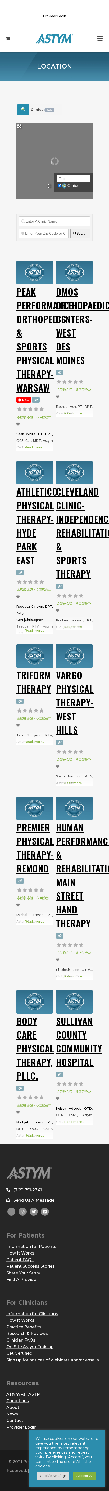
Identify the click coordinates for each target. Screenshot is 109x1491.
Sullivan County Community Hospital (79, 1041)
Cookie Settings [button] (53, 1475)
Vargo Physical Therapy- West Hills (75, 702)
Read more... (35, 447)
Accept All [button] (84, 1475)
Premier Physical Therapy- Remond (35, 847)
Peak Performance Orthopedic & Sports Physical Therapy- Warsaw (44, 339)
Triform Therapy (33, 681)
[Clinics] (23, 109)
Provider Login (54, 16)
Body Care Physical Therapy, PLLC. (35, 1048)
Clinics (41, 109)
